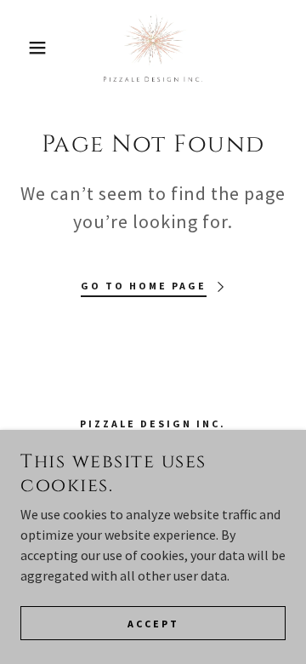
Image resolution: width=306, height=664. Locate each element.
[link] (153, 48)
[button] (24, 48)
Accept (153, 623)
